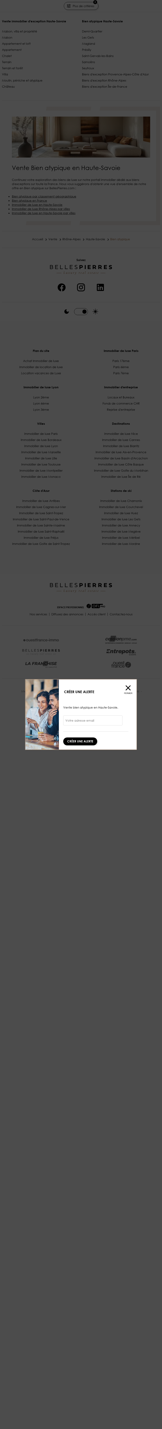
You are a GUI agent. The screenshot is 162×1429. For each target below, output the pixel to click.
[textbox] (92, 722)
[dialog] (81, 714)
